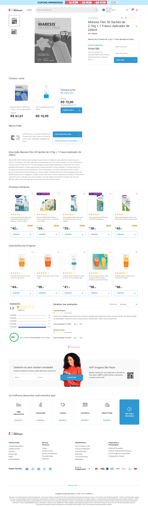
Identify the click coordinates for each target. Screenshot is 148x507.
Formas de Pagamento (82, 449)
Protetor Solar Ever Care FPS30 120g (48, 277)
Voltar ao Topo (73, 485)
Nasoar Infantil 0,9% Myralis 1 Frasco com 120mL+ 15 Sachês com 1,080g (48, 219)
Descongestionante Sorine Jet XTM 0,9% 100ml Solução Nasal (126, 218)
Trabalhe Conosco (14, 449)
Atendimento (80, 443)
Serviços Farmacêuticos (49, 453)
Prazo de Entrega (80, 451)
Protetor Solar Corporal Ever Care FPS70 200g (125, 277)
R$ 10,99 (42, 116)
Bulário (11, 456)
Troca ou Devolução (81, 456)
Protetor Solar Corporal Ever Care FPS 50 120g (20, 277)
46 (118, 228)
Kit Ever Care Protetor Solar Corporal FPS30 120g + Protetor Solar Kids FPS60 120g (98, 278)
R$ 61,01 (16, 116)
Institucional (14, 443)
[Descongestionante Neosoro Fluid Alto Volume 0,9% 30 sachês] (74, 203)
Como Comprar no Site (82, 446)
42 (14, 228)
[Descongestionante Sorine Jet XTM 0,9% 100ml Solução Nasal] (126, 203)
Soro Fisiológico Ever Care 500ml (45, 108)
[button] (14, 20)
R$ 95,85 (13, 226)
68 (118, 287)
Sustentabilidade (14, 459)
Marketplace (79, 459)
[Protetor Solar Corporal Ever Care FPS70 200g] (126, 262)
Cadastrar (120, 60)
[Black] (74, 2)
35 (66, 228)
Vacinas (44, 448)
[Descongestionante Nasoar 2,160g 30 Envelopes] (100, 203)
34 (40, 228)
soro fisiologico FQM (63, 134)
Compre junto (68, 110)
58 (92, 287)
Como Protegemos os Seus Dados (119, 453)
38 (92, 228)
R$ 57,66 (117, 226)
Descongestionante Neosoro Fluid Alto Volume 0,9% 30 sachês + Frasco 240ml (21, 219)
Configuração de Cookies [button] (116, 456)
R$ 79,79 (65, 226)
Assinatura (45, 459)
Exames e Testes (47, 451)
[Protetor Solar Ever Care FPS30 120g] (48, 262)
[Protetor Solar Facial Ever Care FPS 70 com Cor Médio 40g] (74, 262)
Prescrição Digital (47, 456)
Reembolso (78, 454)
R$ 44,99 (39, 226)
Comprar (15, 234)
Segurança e (113, 444)
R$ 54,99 (91, 226)
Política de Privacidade (115, 448)
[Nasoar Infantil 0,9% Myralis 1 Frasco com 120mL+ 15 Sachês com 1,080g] (48, 203)
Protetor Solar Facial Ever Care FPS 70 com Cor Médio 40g (73, 277)
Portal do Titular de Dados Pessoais (119, 451)
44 (14, 287)
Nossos (45, 444)
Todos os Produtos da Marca (66, 141)
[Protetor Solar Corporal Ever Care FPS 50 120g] (22, 262)
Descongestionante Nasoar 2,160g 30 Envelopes (98, 218)
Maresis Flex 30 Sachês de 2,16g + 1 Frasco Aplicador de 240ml (21, 108)
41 (66, 287)
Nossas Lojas (13, 454)
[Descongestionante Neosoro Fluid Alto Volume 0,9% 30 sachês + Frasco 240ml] (22, 203)
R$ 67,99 (13, 113)
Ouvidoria (12, 451)
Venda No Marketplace (16, 446)
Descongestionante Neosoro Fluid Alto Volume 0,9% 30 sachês (73, 219)
